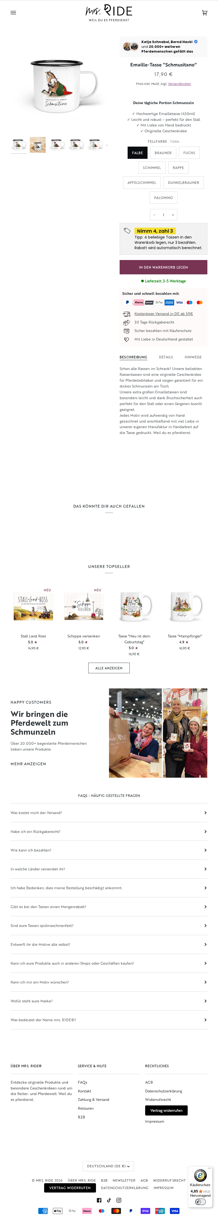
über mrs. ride (82, 1180)
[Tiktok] (109, 1200)
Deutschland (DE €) (106, 1166)
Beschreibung (133, 357)
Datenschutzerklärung (163, 1090)
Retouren (86, 1108)
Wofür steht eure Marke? (32, 1000)
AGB (149, 1082)
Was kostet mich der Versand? (36, 812)
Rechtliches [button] (157, 1065)
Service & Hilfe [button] (92, 1065)
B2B (81, 1116)
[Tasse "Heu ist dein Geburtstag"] (134, 606)
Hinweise (193, 357)
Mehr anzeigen (28, 763)
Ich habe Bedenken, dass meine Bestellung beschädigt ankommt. (66, 887)
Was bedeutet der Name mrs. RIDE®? (43, 1019)
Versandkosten (179, 83)
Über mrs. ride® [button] (26, 1065)
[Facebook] (99, 1200)
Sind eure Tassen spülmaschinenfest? (42, 925)
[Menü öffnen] (19, 12)
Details (166, 357)
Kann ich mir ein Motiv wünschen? (40, 982)
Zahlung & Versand (93, 1099)
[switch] (200, 1202)
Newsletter (124, 1180)
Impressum (154, 1121)
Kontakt (84, 1090)
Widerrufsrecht (158, 1099)
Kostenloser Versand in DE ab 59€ (164, 313)
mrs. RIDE (44, 1180)
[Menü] (209, 1169)
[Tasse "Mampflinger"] (184, 606)
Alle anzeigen (109, 668)
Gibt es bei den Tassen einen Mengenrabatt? (48, 906)
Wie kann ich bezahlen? (31, 850)
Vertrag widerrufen (166, 1110)
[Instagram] (118, 1200)
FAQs (82, 1082)
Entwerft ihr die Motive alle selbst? (40, 944)
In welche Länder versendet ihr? (38, 868)
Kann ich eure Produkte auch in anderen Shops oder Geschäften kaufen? (72, 963)
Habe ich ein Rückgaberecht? (35, 831)
